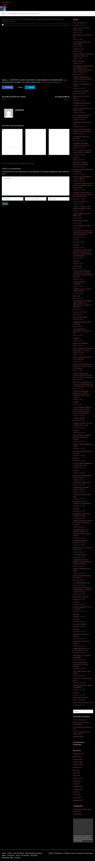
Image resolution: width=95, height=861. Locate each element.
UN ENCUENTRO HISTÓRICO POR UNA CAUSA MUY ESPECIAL (82, 437)
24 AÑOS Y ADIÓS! (79, 418)
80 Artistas (25, 855)
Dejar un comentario (9, 21)
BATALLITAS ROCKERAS (80, 343)
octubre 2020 (77, 767)
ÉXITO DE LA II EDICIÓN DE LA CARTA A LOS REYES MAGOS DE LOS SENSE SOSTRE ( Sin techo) (83, 384)
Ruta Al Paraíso (18, 853)
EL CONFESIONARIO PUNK (81, 583)
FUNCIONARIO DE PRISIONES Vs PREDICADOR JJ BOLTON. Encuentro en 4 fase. (82, 590)
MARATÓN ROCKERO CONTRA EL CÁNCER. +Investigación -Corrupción (82, 522)
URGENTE (76, 402)
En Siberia (76, 157)
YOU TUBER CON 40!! (80, 554)
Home (4, 853)
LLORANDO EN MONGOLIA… (82, 103)
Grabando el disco (78, 49)
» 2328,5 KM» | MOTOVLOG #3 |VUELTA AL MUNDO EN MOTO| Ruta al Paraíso (83, 185)
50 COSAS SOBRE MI (79, 624)
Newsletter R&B (7, 858)
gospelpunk (29, 19)
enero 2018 (76, 775)
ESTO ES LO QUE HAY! (80, 312)
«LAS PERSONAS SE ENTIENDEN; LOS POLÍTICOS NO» (82, 331)
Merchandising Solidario (33, 853)
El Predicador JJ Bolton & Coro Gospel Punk (50, 19)
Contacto (17, 858)
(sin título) (76, 240)
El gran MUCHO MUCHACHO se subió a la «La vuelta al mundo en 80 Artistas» (82, 366)
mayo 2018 (76, 773)
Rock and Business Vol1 (80, 23)
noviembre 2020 (78, 764)
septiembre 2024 (78, 753)
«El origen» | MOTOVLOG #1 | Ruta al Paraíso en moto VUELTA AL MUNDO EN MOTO (82, 194)
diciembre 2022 (78, 759)
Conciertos (11, 855)
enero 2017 (76, 784)
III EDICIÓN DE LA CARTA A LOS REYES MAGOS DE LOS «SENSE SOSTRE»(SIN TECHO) (83, 232)
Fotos (18, 855)
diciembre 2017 (77, 778)
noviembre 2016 (78, 789)
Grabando (76, 338)
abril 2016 (76, 792)
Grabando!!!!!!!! (77, 266)
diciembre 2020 (78, 762)
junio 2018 (76, 770)
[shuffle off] (89, 820)
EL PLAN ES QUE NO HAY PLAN (83, 702)
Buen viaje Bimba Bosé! (80, 317)
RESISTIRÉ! (76, 296)
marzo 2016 (76, 794)
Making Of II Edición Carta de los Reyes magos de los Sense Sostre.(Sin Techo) (83, 350)
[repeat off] (87, 820)
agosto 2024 (77, 756)
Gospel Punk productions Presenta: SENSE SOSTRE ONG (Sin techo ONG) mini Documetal (83, 375)
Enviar (5, 204)
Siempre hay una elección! (81, 91)
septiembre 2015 (78, 800)
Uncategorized (77, 814)
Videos (9, 853)
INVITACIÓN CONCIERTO (81, 220)
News (4, 855)
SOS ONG (33, 855)
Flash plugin (79, 840)
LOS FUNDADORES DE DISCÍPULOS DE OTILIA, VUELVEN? (80, 664)
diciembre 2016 (78, 786)
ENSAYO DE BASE (78, 61)
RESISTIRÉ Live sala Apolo (81, 597)
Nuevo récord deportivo (80, 201)
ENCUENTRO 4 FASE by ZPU (82, 482)
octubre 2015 (77, 797)
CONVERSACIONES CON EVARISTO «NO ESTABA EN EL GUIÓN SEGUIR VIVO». (82, 561)
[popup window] (91, 820)
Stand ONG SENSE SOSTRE (81, 226)
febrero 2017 (77, 781)
